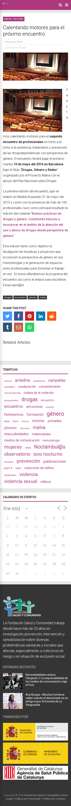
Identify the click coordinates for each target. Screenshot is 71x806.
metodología (51, 440)
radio (18, 468)
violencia (29, 474)
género (32, 297)
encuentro (20, 297)
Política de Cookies (53, 798)
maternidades (41, 434)
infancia (25, 421)
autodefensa (39, 381)
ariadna (22, 380)
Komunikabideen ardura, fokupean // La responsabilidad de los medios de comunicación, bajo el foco (47, 679)
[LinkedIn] (40, 316)
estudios (50, 407)
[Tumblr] (7, 327)
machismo (25, 428)
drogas (7, 297)
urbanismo (10, 475)
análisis (8, 381)
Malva (7, 19)
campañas (56, 380)
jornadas (55, 421)
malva (43, 297)
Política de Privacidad (27, 798)
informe (38, 421)
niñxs (28, 447)
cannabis (9, 386)
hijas (6, 421)
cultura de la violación (39, 393)
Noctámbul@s (49, 447)
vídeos (45, 482)
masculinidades (16, 434)
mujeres (13, 447)
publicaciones (54, 461)
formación (35, 414)
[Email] (18, 327)
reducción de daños (39, 468)
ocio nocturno (47, 454)
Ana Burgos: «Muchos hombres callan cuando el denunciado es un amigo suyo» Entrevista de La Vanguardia (47, 699)
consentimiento (50, 386)
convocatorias (12, 392)
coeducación (27, 386)
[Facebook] (18, 316)
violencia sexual (20, 481)
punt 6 (8, 468)
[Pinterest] (29, 316)
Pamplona (8, 462)
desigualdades (11, 400)
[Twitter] (7, 316)
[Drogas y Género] (5, 3)
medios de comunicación (21, 440)
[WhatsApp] (29, 327)
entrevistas (34, 407)
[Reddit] (51, 316)
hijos (15, 421)
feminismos (13, 414)
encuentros (13, 406)
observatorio (17, 454)
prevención (28, 461)
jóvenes (10, 428)
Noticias (18, 19)
